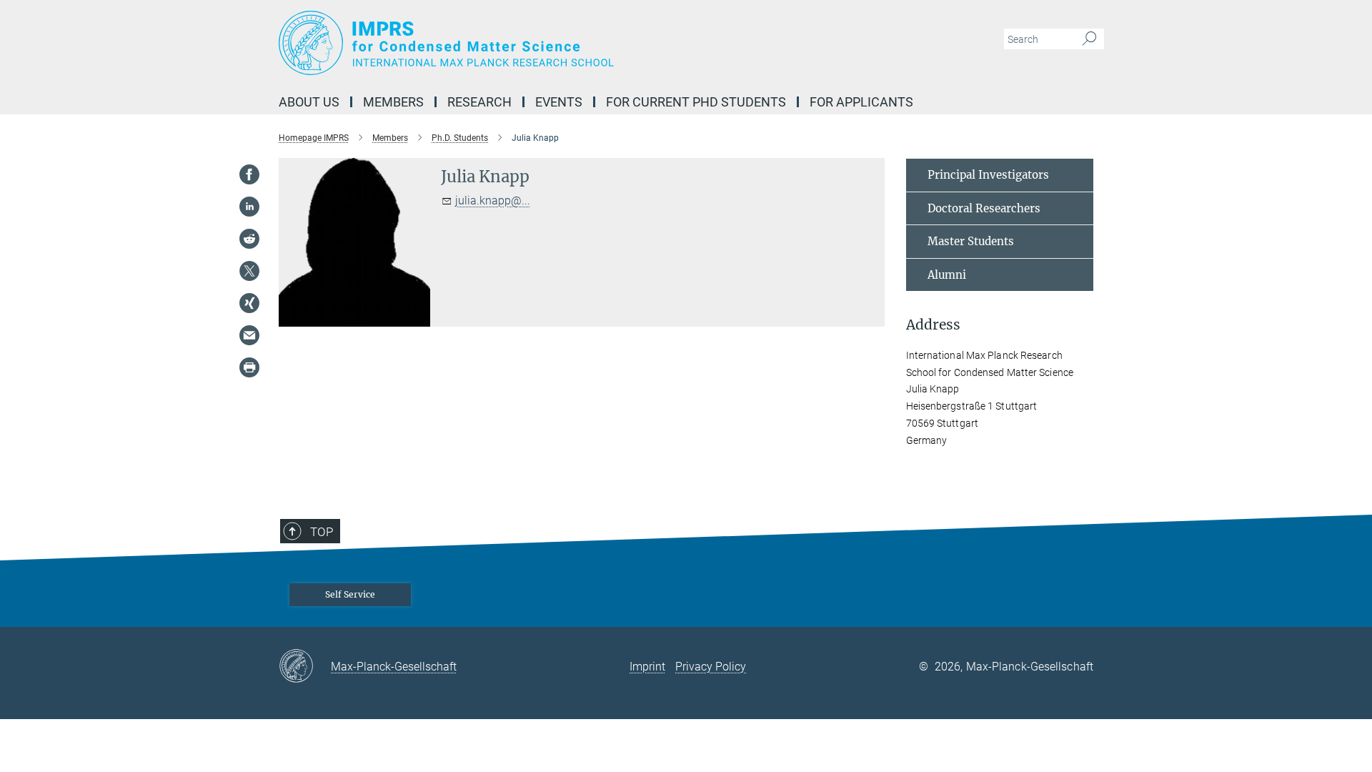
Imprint (647, 666)
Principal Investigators (988, 175)
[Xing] (249, 303)
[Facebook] (249, 174)
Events (558, 101)
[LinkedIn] (249, 206)
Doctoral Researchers (984, 208)
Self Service (350, 594)
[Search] (1089, 39)
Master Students (971, 241)
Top (321, 532)
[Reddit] (249, 238)
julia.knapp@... (492, 200)
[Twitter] (249, 271)
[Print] (249, 367)
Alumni (947, 275)
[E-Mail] (249, 335)
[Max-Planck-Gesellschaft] (305, 667)
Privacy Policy (710, 666)
